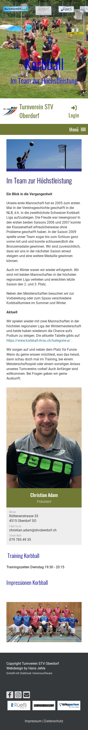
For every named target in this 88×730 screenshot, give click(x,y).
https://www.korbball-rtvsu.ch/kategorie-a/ (38, 340)
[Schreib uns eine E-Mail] (26, 696)
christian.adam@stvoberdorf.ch (33, 530)
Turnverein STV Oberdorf (36, 111)
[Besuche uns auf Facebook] (9, 696)
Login (74, 115)
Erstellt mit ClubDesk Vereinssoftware (29, 673)
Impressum (33, 721)
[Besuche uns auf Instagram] (18, 696)
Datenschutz (53, 721)
